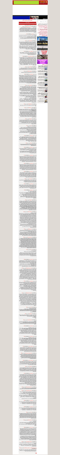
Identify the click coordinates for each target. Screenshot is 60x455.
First (46, 15)
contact (14, 15)
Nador (43, 15)
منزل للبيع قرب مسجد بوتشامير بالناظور (42, 25)
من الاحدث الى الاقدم (33, 25)
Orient (34, 15)
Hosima (37, 15)
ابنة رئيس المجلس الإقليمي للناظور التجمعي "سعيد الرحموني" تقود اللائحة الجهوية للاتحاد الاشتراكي (43, 35)
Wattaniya (31, 15)
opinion (19, 15)
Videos (26, 15)
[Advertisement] (30, 10)
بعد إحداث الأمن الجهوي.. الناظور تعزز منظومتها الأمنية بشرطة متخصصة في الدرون (43, 72)
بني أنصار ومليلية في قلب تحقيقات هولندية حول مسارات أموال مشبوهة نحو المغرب (43, 77)
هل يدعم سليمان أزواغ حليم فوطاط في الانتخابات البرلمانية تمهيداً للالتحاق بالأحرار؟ (42, 88)
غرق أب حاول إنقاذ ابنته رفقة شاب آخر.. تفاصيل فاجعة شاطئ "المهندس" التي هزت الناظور (42, 27)
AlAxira (17, 15)
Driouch (40, 15)
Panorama (22, 15)
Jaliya (29, 15)
